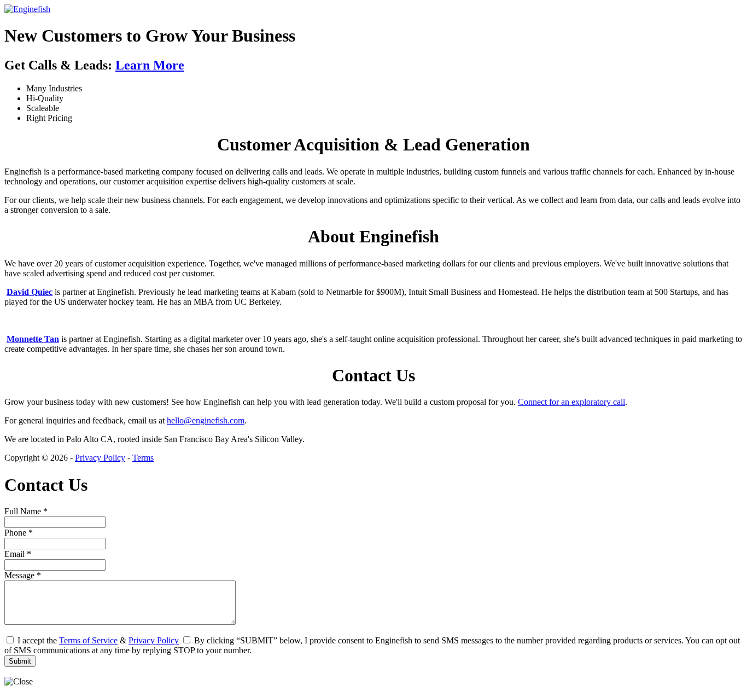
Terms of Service (88, 640)
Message (22, 575)
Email (17, 554)
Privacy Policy (100, 457)
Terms (143, 457)
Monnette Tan (33, 339)
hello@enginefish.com (205, 420)
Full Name (26, 511)
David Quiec (29, 292)
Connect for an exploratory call (571, 402)
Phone (18, 532)
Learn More (149, 65)
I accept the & (97, 640)
